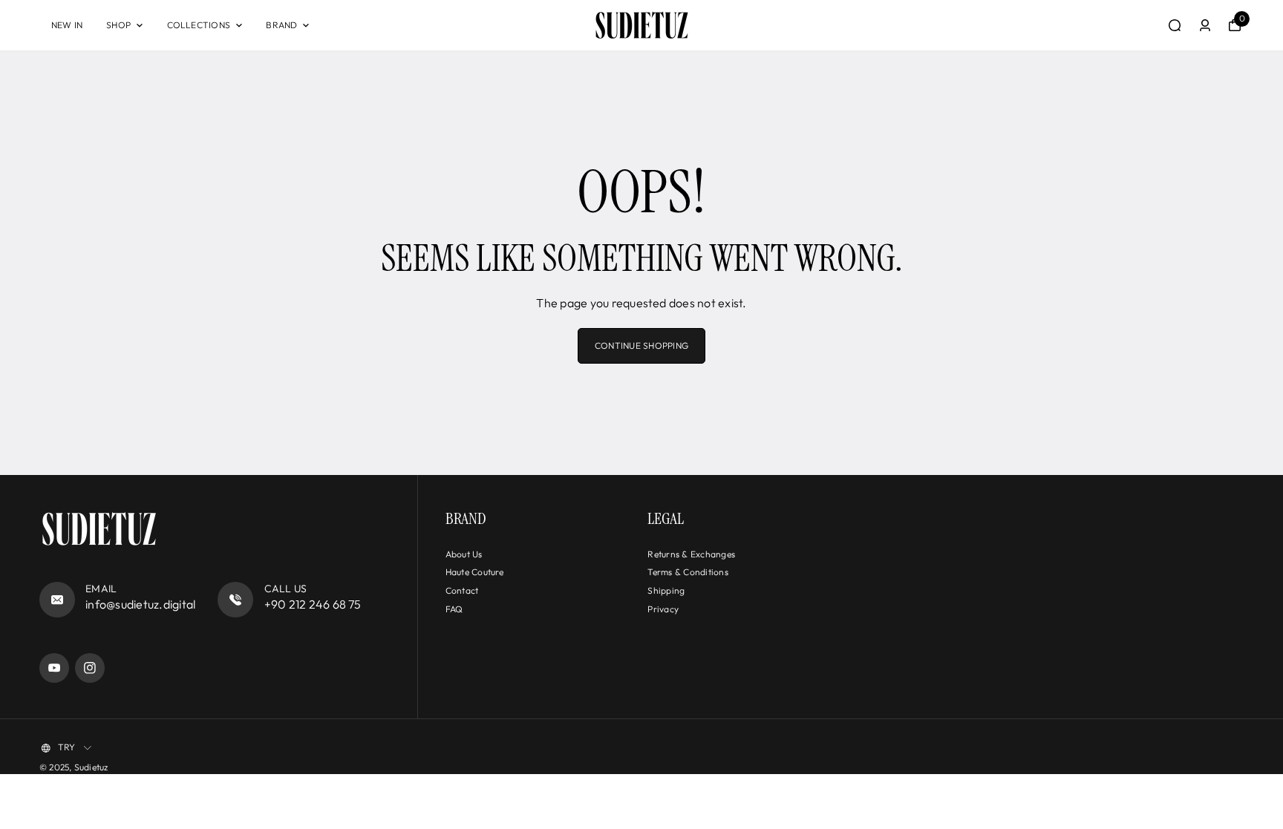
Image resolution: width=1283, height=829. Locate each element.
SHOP (118, 24)
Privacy (663, 609)
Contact (462, 590)
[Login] (1205, 25)
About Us (464, 554)
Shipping (666, 590)
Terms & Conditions (687, 571)
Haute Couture (474, 571)
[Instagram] (90, 668)
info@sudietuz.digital (140, 604)
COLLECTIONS (199, 24)
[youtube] (54, 668)
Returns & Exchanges (691, 554)
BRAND (281, 24)
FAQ (454, 609)
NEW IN (66, 24)
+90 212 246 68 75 (313, 604)
